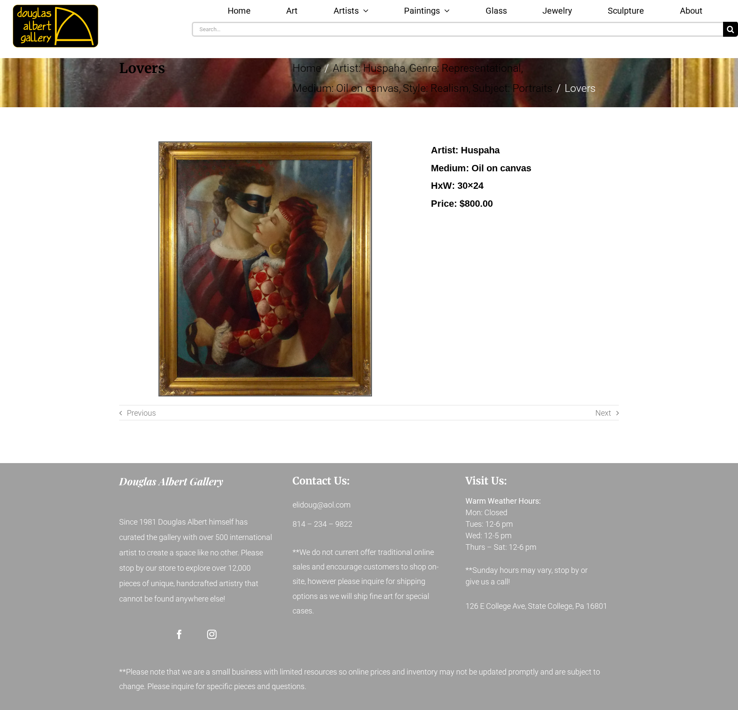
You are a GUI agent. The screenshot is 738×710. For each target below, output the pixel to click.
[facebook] (179, 634)
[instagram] (212, 634)
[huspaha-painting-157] (265, 269)
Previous (141, 412)
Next (603, 412)
